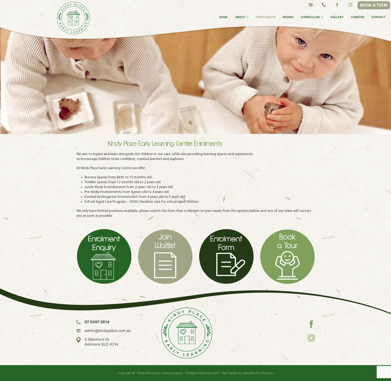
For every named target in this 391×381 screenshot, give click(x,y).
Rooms (288, 17)
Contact (378, 17)
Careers (357, 17)
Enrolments (265, 17)
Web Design (230, 373)
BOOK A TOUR (374, 5)
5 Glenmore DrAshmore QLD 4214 (101, 342)
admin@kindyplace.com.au (108, 330)
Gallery (337, 17)
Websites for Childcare (258, 373)
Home (223, 17)
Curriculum (310, 17)
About (240, 17)
